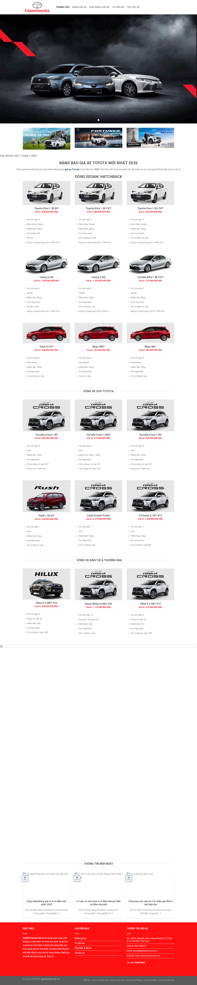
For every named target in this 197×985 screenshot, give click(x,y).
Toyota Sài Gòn (117, 980)
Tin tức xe (133, 7)
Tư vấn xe (118, 7)
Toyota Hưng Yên (166, 980)
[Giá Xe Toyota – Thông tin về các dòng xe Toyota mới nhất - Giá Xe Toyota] (37, 7)
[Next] (175, 897)
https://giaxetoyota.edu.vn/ (147, 956)
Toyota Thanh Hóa (100, 980)
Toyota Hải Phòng (133, 980)
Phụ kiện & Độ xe (99, 7)
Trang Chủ (63, 7)
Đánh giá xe (79, 7)
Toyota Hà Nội (150, 980)
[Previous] (22, 897)
